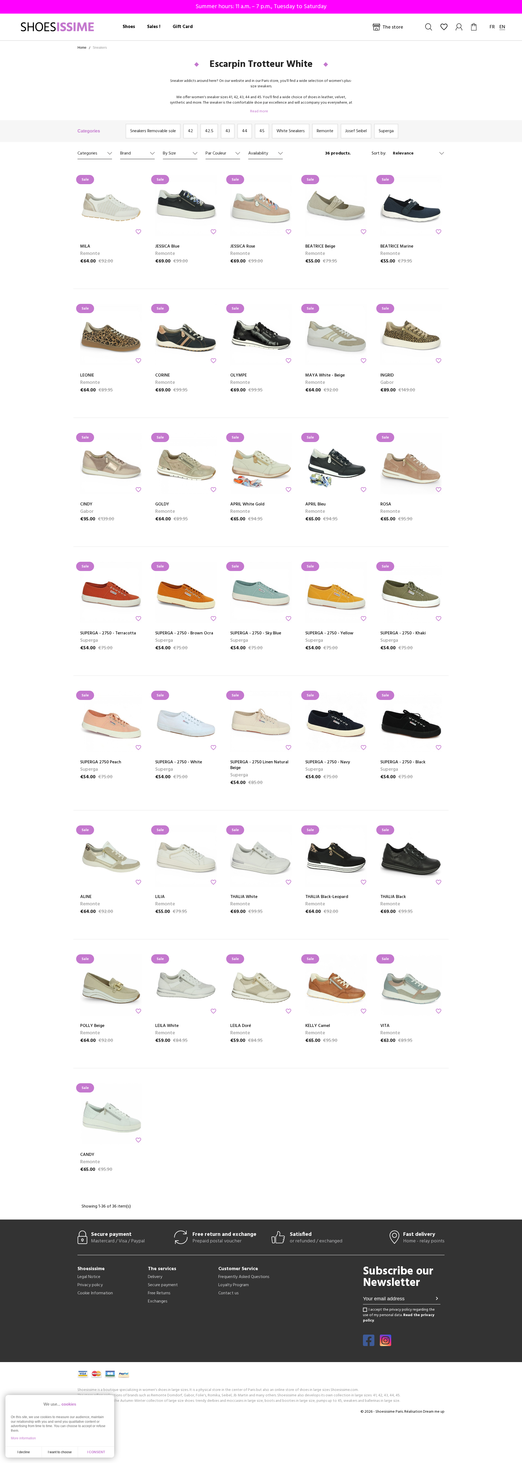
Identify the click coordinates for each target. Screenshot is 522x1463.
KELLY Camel (317, 1025)
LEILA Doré (240, 1025)
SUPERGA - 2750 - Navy (327, 762)
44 (244, 131)
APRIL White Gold (247, 504)
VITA (385, 1025)
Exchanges (157, 1301)
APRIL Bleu (315, 504)
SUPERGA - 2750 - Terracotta (108, 633)
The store (393, 27)
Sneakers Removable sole (153, 131)
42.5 (209, 131)
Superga (386, 131)
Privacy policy (90, 1285)
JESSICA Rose (242, 246)
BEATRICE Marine (396, 246)
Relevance (403, 153)
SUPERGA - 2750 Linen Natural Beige (259, 765)
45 (262, 131)
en (502, 27)
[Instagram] (385, 1344)
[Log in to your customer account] (459, 27)
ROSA (385, 504)
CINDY (86, 504)
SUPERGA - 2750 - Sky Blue (255, 633)
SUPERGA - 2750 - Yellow (329, 633)
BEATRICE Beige (320, 246)
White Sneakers (290, 131)
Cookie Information (95, 1293)
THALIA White (243, 896)
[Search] (428, 27)
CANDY (87, 1154)
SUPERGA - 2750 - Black (402, 762)
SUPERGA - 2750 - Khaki (403, 633)
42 (190, 131)
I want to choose (60, 1452)
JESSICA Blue (167, 246)
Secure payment (163, 1285)
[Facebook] (368, 1344)
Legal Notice (88, 1276)
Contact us (228, 1293)
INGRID (387, 375)
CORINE (162, 375)
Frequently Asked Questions (243, 1276)
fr (492, 27)
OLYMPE (238, 375)
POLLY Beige (92, 1025)
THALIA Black (393, 896)
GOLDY (162, 504)
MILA (85, 246)
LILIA (160, 896)
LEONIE (87, 375)
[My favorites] (444, 26)
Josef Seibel (356, 131)
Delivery (155, 1276)
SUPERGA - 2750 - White (178, 762)
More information (23, 1438)
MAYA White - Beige (325, 375)
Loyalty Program (233, 1285)
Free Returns (159, 1293)
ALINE (86, 896)
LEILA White (167, 1025)
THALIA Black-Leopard (326, 896)
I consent (96, 1452)
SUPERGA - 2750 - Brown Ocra (184, 633)
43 (227, 131)
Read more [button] (259, 111)
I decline (23, 1452)
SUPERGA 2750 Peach (100, 762)
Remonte (325, 131)
